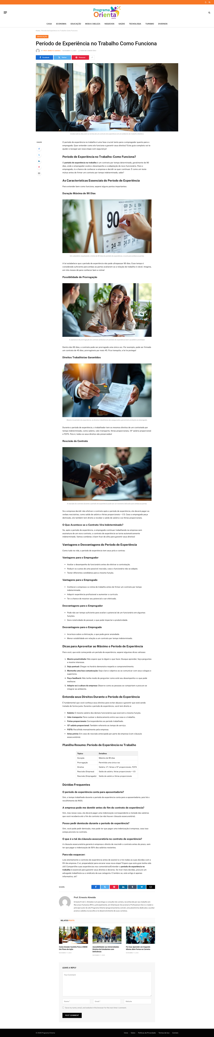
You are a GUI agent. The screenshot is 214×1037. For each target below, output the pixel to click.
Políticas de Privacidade (147, 1033)
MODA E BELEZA (92, 24)
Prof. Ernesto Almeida (51, 51)
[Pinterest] (39, 167)
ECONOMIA (61, 24)
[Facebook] (39, 148)
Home (38, 31)
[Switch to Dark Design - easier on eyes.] (205, 2)
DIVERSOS (162, 24)
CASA (49, 24)
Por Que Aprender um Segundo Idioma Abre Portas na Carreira (138, 948)
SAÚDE (122, 24)
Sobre (133, 1033)
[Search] (209, 2)
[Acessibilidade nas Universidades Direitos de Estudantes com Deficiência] (107, 935)
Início (126, 1033)
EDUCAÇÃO (76, 24)
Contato (175, 1033)
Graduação (42, 36)
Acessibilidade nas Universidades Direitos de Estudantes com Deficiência (106, 949)
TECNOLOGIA (135, 24)
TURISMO (149, 24)
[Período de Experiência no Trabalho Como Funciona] (107, 97)
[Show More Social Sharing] (92, 57)
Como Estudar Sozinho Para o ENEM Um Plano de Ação (73, 948)
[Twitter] (39, 155)
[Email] (39, 173)
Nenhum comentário (88, 51)
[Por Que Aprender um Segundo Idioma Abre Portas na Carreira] (140, 935)
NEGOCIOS (109, 24)
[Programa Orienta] (107, 12)
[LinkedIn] (39, 161)
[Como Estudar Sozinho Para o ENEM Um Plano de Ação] (73, 935)
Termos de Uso (164, 1033)
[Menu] (5, 12)
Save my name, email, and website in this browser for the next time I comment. (95, 1008)
